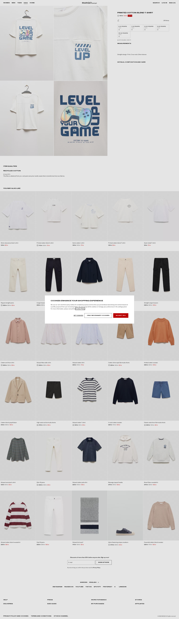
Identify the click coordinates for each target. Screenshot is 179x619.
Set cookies (78, 315)
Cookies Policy (80, 309)
